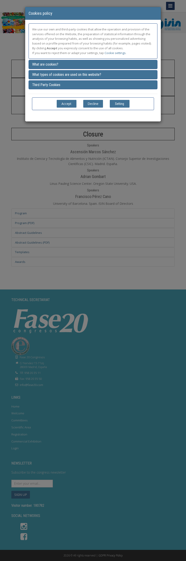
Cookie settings (115, 53)
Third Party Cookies (46, 85)
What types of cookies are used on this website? (66, 74)
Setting (119, 104)
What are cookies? (45, 64)
